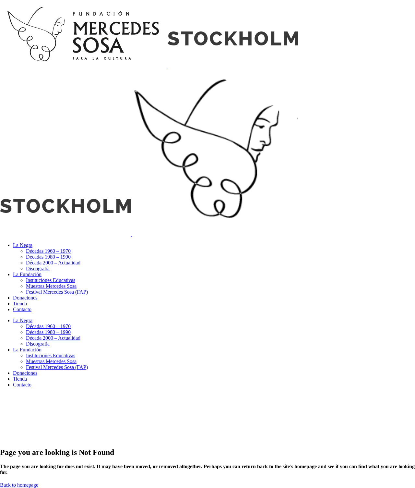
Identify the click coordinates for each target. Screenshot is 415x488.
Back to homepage (19, 485)
